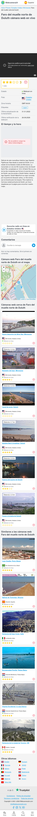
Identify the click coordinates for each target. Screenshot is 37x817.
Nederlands (25, 772)
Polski (24, 769)
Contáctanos (11, 796)
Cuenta (14, 815)
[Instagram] (17, 807)
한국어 (24, 779)
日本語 (24, 765)
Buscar (23, 815)
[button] (21, 287)
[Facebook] (13, 807)
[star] (4, 82)
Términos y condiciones (11, 798)
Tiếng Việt (8, 782)
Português (8, 772)
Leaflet (23, 299)
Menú (32, 815)
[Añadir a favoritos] (25, 82)
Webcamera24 (11, 2)
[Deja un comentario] (33, 245)
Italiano (7, 769)
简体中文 (7, 779)
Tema (4, 815)
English (7, 762)
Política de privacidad (23, 796)
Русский (7, 775)
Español (31, 2)
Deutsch (24, 762)
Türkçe (24, 775)
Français (7, 765)
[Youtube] (23, 807)
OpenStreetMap (31, 299)
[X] (20, 807)
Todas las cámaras (27, 798)
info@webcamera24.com (18, 804)
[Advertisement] (18, 36)
